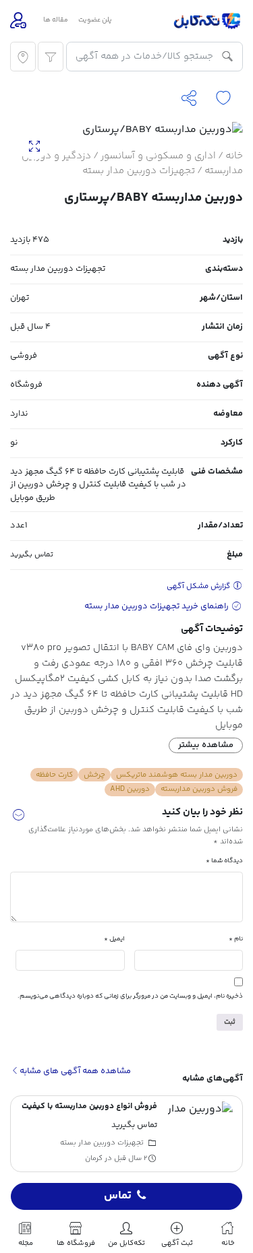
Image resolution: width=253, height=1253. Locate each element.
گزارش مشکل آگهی (199, 586)
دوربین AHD (130, 789)
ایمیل (114, 939)
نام (236, 939)
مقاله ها (55, 20)
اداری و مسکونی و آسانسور (158, 156)
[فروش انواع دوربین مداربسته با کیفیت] (200, 1133)
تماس (118, 1196)
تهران (19, 297)
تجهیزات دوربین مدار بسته (138, 171)
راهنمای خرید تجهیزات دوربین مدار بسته (157, 606)
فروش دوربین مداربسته (199, 789)
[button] (18, 817)
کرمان (94, 1158)
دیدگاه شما (224, 861)
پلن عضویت (95, 20)
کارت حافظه (54, 775)
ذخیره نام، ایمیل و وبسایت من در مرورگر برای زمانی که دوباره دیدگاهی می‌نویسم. (130, 996)
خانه (234, 156)
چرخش (94, 775)
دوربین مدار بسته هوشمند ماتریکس (176, 775)
